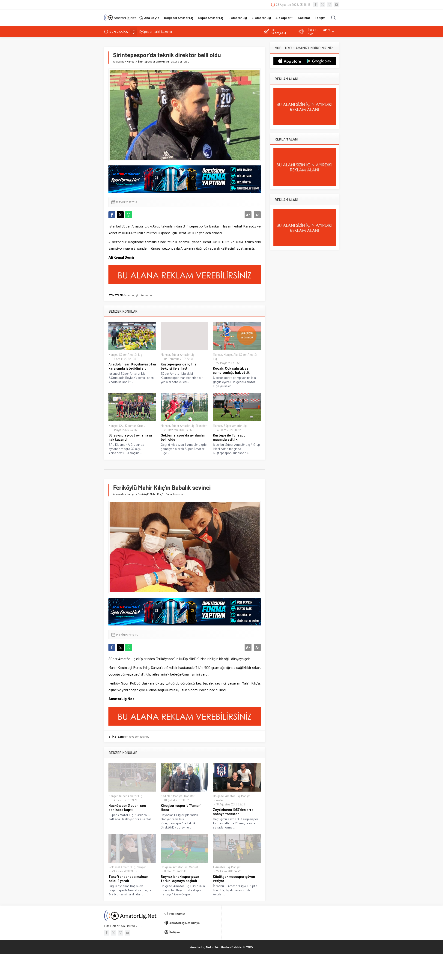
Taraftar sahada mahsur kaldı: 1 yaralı (128, 878)
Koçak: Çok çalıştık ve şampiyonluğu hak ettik (231, 370)
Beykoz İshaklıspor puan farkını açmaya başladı (180, 878)
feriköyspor (131, 736)
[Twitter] (322, 4)
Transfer (201, 426)
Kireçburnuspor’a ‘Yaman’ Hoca (181, 807)
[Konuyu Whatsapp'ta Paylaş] (128, 214)
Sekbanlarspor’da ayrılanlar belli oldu (183, 437)
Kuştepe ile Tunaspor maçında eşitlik (230, 437)
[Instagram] (329, 4)
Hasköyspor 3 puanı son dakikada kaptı (127, 807)
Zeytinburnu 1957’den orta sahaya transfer (233, 811)
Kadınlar (166, 796)
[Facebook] (315, 4)
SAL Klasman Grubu (132, 426)
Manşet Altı (231, 354)
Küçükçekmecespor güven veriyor (234, 878)
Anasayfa (118, 61)
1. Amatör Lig (221, 867)
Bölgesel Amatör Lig (226, 796)
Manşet (131, 61)
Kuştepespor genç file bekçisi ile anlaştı (179, 366)
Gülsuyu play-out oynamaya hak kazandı (130, 437)
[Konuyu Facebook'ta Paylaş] (111, 214)
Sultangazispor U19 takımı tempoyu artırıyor (170, 31)
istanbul (129, 295)
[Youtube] (336, 4)
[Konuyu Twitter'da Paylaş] (120, 214)
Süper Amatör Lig (130, 354)
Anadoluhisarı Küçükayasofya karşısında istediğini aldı (132, 366)
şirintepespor (144, 295)
